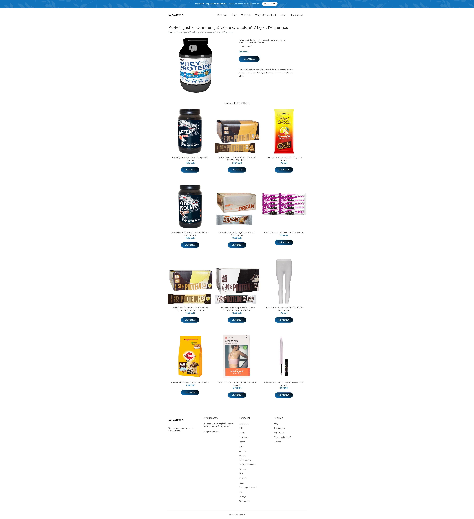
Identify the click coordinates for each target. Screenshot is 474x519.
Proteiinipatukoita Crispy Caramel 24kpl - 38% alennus (237, 233)
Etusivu (171, 32)
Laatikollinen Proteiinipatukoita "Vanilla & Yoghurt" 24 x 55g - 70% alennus (190, 308)
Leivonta (242, 451)
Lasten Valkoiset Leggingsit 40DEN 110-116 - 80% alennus (283, 308)
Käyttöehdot (279, 432)
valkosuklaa (244, 42)
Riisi (240, 492)
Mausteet (243, 469)
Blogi (283, 15)
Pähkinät (221, 15)
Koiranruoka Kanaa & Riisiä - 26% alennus (190, 382)
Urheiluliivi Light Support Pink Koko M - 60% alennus (237, 383)
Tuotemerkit (297, 15)
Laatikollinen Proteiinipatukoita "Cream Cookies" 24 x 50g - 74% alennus (237, 308)
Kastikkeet (243, 437)
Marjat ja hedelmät (265, 15)
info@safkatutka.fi (211, 431)
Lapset (242, 442)
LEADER (261, 42)
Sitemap (277, 442)
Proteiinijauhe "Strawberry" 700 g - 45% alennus (190, 158)
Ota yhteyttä (279, 428)
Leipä (241, 446)
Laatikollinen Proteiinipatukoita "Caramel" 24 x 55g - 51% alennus (237, 158)
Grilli (240, 428)
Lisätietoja (249, 59)
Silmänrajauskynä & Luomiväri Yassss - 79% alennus (284, 383)
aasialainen (243, 423)
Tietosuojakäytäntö (282, 437)
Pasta (241, 483)
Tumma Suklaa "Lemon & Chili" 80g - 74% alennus (284, 158)
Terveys (242, 496)
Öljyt (233, 15)
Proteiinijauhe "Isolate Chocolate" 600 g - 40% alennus (190, 233)
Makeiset (245, 15)
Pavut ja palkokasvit (247, 487)
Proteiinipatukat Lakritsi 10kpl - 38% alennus (284, 232)
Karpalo (253, 42)
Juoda (241, 432)
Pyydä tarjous (270, 4)
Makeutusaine (245, 460)
